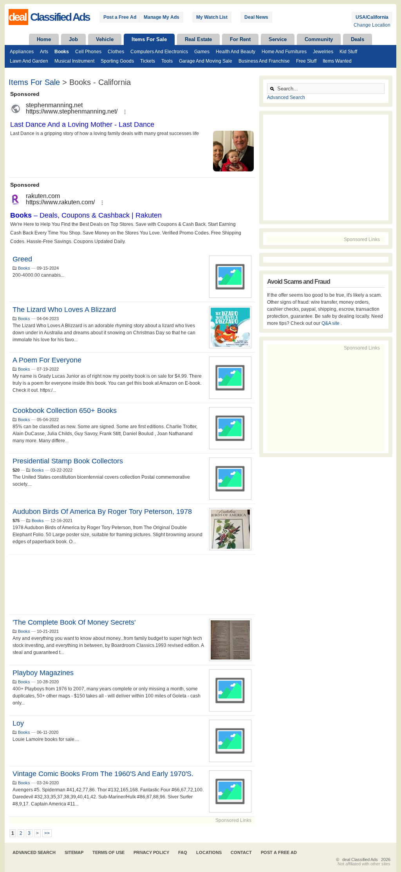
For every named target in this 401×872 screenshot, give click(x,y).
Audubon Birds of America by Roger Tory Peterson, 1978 (102, 511)
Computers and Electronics (159, 51)
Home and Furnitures (284, 51)
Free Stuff (306, 61)
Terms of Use (108, 852)
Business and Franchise (264, 61)
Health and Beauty (235, 51)
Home (44, 39)
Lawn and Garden (29, 61)
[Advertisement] (132, 585)
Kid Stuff (348, 51)
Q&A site (331, 323)
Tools (167, 61)
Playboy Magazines (43, 673)
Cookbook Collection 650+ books (65, 410)
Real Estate (198, 39)
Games (202, 51)
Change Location (372, 25)
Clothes (116, 51)
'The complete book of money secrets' (74, 622)
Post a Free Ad (119, 17)
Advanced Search (286, 97)
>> (47, 833)
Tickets (147, 61)
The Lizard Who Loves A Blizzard (64, 309)
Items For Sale (149, 39)
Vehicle (105, 39)
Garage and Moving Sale (205, 61)
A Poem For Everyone (47, 360)
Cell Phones (88, 51)
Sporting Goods (117, 61)
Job (73, 39)
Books (61, 51)
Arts (44, 51)
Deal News (256, 17)
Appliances (22, 51)
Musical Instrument (74, 61)
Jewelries (323, 51)
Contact (241, 852)
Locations (209, 852)
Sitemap (74, 852)
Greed (22, 259)
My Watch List (212, 17)
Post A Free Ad (279, 852)
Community (319, 39)
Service (278, 39)
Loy (18, 723)
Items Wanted (337, 61)
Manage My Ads (161, 17)
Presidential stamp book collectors (68, 461)
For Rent (240, 39)
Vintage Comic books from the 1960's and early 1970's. (103, 774)
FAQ (182, 852)
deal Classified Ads (360, 859)
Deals (357, 39)
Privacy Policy (151, 852)
